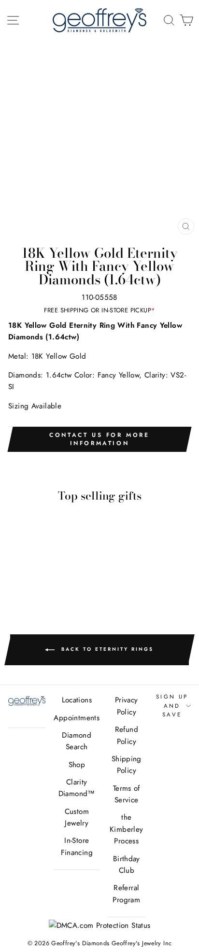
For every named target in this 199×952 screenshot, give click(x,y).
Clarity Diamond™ (76, 788)
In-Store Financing (77, 846)
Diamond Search (76, 741)
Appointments (77, 718)
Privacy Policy (126, 706)
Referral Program (126, 893)
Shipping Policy (127, 765)
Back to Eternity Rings (106, 649)
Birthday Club (126, 865)
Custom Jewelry (77, 817)
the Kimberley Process (126, 829)
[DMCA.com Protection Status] (100, 925)
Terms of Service (126, 794)
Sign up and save (172, 705)
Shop (77, 764)
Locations (77, 700)
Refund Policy (126, 735)
